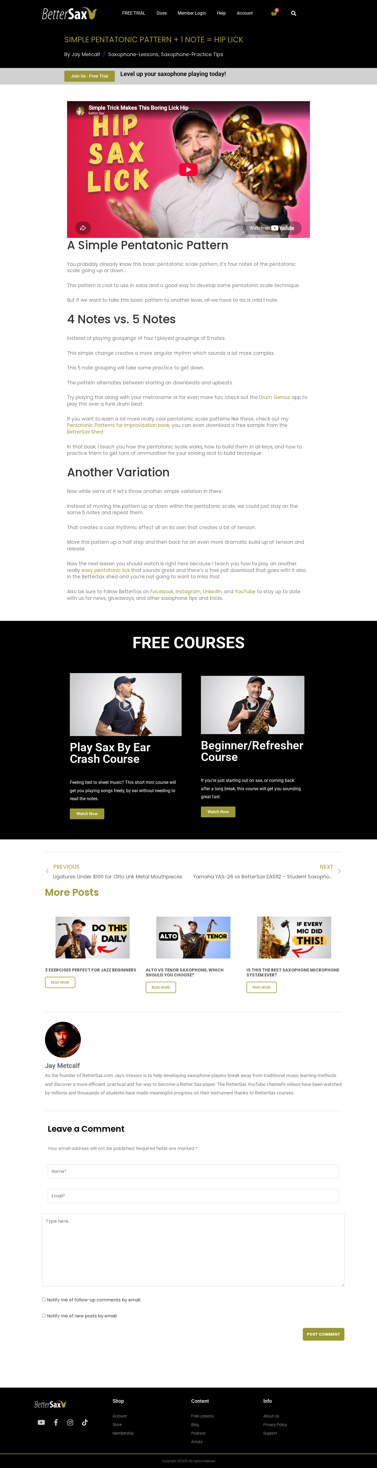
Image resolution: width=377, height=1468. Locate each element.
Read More (60, 982)
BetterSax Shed (85, 432)
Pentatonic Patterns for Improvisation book (118, 425)
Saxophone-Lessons (133, 54)
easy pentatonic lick (105, 570)
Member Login (192, 13)
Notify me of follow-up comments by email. (94, 1300)
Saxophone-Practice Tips (192, 54)
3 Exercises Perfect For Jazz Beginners (90, 970)
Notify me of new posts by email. (82, 1316)
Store (161, 13)
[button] (293, 13)
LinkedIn (212, 591)
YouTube (245, 591)
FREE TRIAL (133, 13)
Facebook (161, 591)
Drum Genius (274, 397)
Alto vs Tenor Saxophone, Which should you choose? (185, 972)
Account (245, 13)
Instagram (187, 591)
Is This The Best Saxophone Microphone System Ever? (292, 972)
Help (221, 13)
